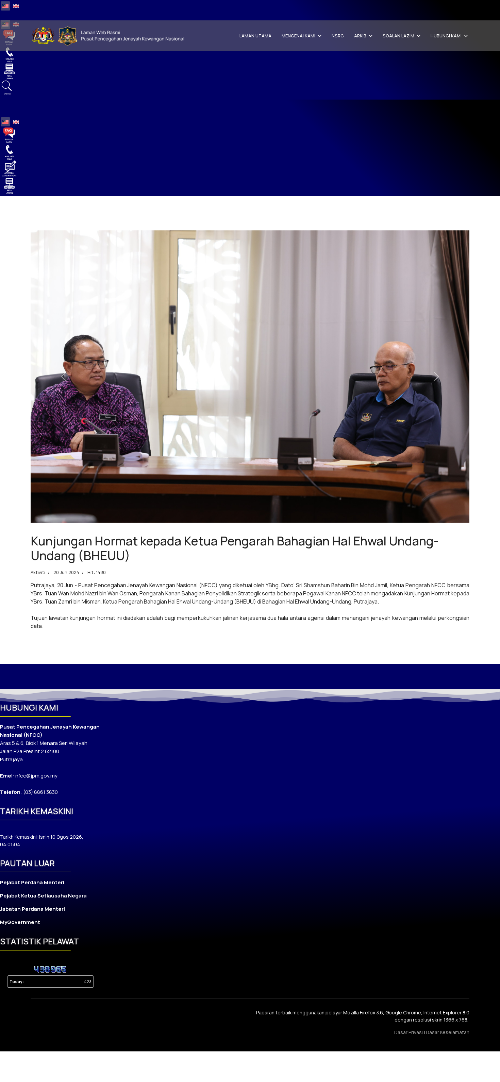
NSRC (338, 36)
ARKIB (360, 36)
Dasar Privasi (408, 1032)
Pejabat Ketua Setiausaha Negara (43, 895)
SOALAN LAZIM (398, 36)
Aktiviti (38, 572)
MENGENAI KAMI (298, 36)
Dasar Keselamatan (447, 1032)
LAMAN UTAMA (255, 36)
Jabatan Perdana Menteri (32, 908)
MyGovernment (20, 922)
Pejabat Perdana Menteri (32, 882)
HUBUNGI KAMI (446, 36)
